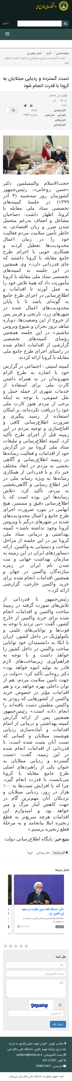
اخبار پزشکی (60, 120)
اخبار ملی (62, 115)
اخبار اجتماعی (60, 124)
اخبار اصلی (49, 115)
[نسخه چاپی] (31, 106)
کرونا (30, 853)
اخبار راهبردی (34, 53)
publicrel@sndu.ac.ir (29, 1055)
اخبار (48, 53)
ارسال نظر (58, 1024)
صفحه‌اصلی (62, 53)
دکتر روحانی (43, 853)
